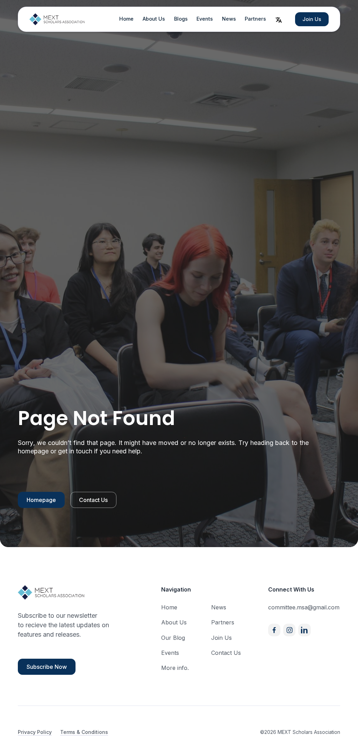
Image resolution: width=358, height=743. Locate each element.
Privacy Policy (35, 732)
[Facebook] (274, 630)
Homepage (41, 499)
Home (126, 19)
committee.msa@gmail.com (303, 607)
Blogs (181, 19)
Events (204, 19)
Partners (255, 19)
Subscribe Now (47, 666)
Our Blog (173, 637)
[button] (279, 19)
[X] (304, 630)
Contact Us (93, 499)
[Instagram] (289, 630)
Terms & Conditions (84, 732)
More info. (175, 667)
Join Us (311, 19)
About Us (154, 19)
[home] (57, 19)
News (229, 19)
